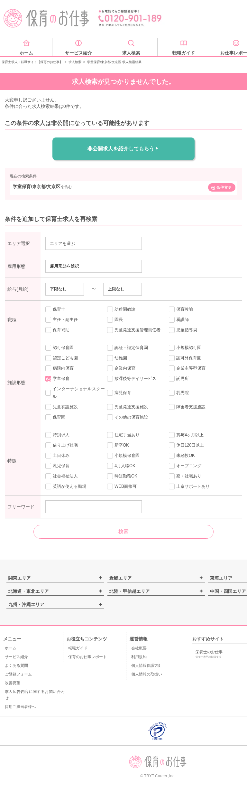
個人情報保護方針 (146, 665)
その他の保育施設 (131, 417)
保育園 (59, 417)
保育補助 (61, 329)
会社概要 (139, 648)
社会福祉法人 (65, 476)
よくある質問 (16, 665)
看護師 (182, 319)
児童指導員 (186, 329)
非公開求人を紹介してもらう (120, 148)
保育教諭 (184, 309)
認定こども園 (65, 357)
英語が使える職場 (69, 486)
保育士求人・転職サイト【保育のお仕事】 (32, 62)
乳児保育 (61, 465)
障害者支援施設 (191, 406)
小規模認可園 (188, 347)
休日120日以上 (190, 445)
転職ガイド (77, 648)
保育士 (59, 309)
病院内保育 (63, 368)
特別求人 (61, 434)
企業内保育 (124, 368)
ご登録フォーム (18, 674)
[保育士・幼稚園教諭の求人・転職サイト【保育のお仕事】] (46, 18)
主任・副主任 (65, 319)
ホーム (10, 648)
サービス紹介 (16, 657)
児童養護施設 (65, 406)
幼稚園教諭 (124, 309)
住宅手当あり (127, 434)
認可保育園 (63, 347)
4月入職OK (124, 465)
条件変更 (224, 187)
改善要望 (12, 683)
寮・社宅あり (188, 476)
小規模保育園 (127, 455)
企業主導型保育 (191, 368)
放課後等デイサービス (135, 378)
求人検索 (75, 62)
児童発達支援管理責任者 (137, 329)
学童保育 (61, 378)
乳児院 (182, 392)
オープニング (188, 465)
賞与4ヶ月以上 (190, 434)
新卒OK (121, 445)
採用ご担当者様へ (20, 706)
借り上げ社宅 (65, 445)
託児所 (182, 378)
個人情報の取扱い (146, 674)
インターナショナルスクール (78, 392)
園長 (118, 319)
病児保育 (122, 392)
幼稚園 (120, 357)
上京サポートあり (193, 486)
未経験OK (185, 455)
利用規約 (139, 657)
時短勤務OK (125, 476)
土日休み (61, 455)
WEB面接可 (125, 486)
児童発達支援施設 (131, 406)
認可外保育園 (188, 357)
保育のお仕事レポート (87, 657)
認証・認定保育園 (131, 347)
